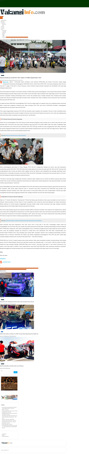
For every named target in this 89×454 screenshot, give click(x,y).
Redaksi (3, 409)
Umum (2, 29)
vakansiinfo (14, 336)
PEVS (22, 80)
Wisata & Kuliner (3, 20)
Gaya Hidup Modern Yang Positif (7, 421)
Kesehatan (4, 24)
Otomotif (2, 26)
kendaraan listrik (14, 80)
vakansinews (6, 80)
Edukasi (3, 33)
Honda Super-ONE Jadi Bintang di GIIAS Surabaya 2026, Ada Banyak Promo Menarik (17, 301)
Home (1, 39)
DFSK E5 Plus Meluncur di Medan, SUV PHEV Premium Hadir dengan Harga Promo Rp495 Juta (19, 333)
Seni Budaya (4, 30)
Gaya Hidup (3, 22)
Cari (1, 370)
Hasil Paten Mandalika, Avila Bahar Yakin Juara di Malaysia (12, 365)
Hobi (3, 25)
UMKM (3, 35)
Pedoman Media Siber (5, 424)
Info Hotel (2, 21)
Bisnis (3, 34)
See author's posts (6, 261)
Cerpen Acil (15, 37)
